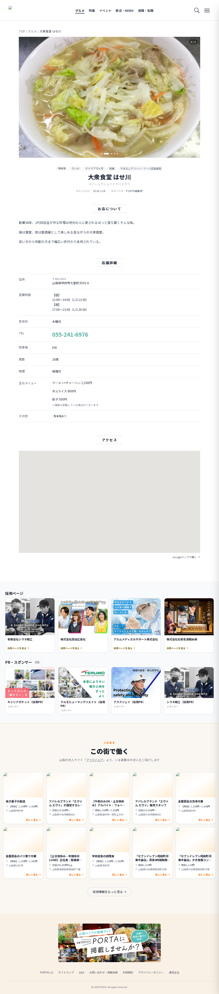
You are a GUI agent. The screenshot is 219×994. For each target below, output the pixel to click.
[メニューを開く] (207, 10)
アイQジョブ (94, 760)
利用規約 (128, 972)
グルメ (79, 10)
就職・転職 (146, 10)
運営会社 (174, 972)
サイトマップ (66, 972)
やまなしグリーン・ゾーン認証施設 (140, 168)
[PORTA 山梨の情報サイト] (22, 10)
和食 (111, 168)
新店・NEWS (125, 10)
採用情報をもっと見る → (109, 892)
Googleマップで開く (185, 557)
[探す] (196, 10)
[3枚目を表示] (109, 153)
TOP (22, 31)
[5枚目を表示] (117, 153)
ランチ (75, 168)
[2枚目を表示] (104, 153)
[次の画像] (193, 97)
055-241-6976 (70, 334)
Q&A (81, 972)
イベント (105, 10)
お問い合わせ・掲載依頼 (103, 972)
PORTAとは (46, 972)
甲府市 (62, 168)
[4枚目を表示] (114, 153)
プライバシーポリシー (151, 972)
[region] (109, 97)
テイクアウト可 (94, 168)
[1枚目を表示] (101, 153)
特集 (92, 10)
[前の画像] (25, 97)
